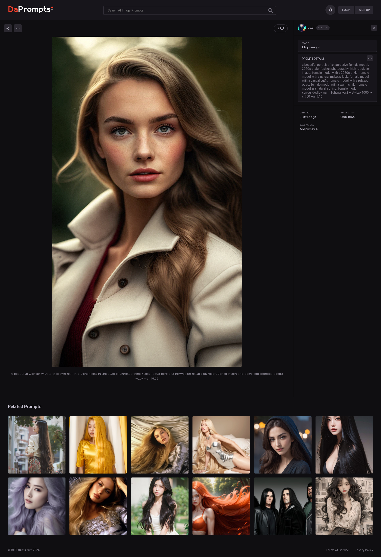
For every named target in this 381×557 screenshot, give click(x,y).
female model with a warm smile (333, 84)
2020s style (310, 68)
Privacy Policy (364, 550)
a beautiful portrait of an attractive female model (335, 64)
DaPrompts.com (21, 550)
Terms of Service (337, 550)
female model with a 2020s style (335, 72)
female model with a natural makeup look (335, 74)
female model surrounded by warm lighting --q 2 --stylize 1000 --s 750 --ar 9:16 (337, 92)
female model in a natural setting (334, 86)
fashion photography (334, 68)
